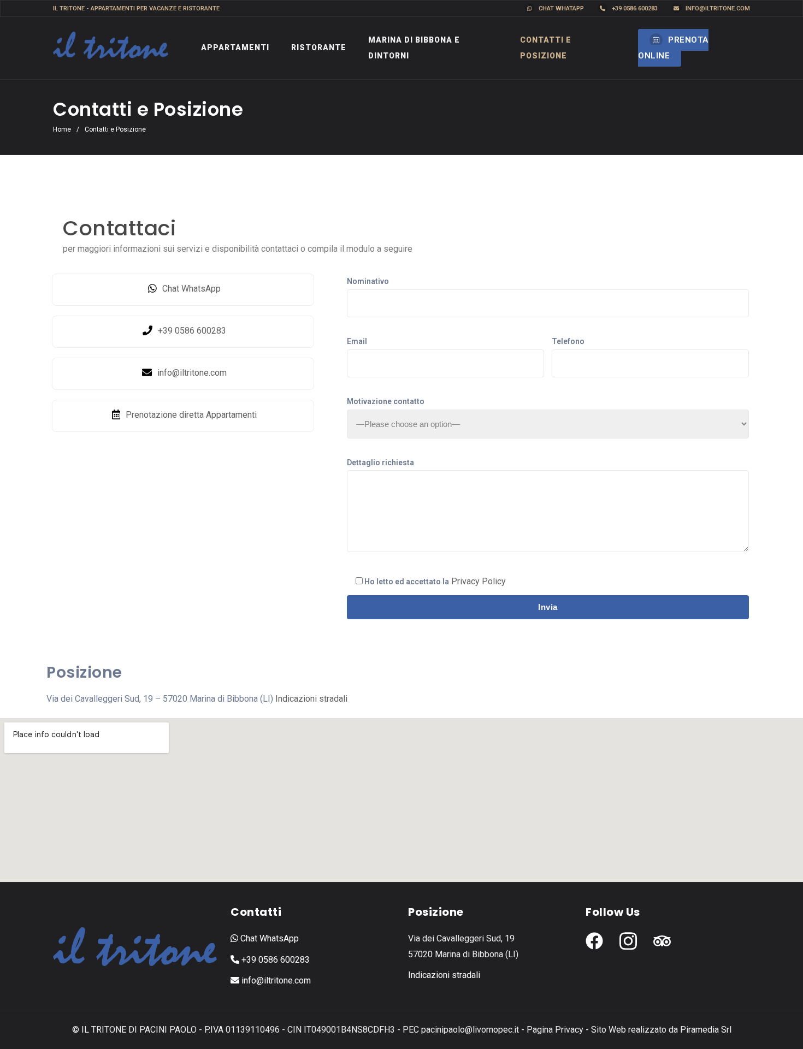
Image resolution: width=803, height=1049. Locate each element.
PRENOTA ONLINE (673, 48)
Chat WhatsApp (268, 938)
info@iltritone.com (717, 8)
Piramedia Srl (705, 1029)
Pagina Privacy (555, 1029)
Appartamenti (235, 47)
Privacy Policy (478, 581)
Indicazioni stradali (311, 699)
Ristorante (318, 47)
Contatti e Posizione (545, 47)
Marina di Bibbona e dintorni (414, 47)
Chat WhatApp (560, 8)
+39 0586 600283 (634, 8)
